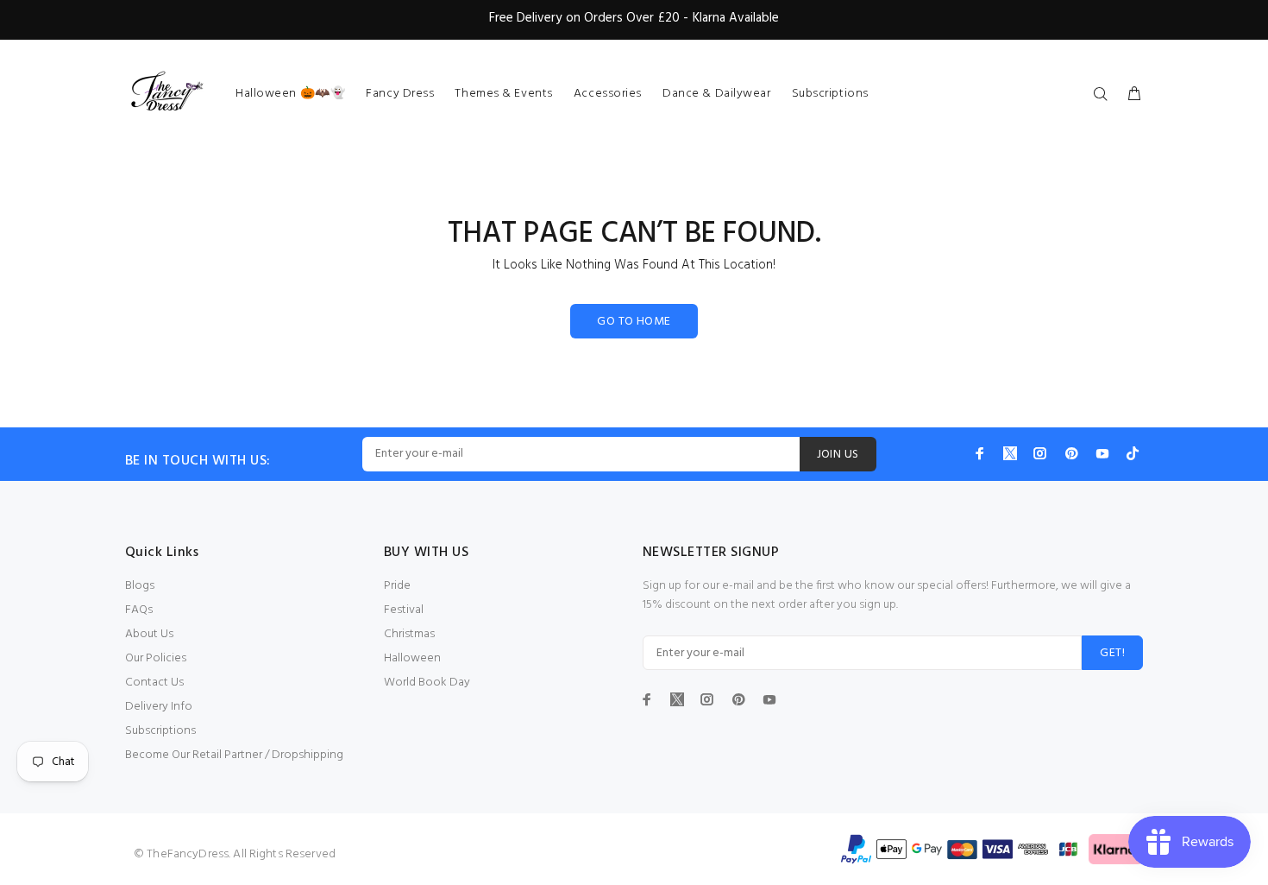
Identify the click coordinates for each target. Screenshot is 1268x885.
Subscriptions (160, 731)
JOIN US (838, 455)
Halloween (412, 658)
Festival (404, 610)
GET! (1112, 653)
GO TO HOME (633, 322)
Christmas (409, 634)
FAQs (139, 610)
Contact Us (154, 682)
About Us (149, 634)
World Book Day (427, 682)
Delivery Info (158, 707)
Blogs (139, 586)
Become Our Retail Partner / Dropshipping (234, 755)
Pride (397, 586)
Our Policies (155, 658)
